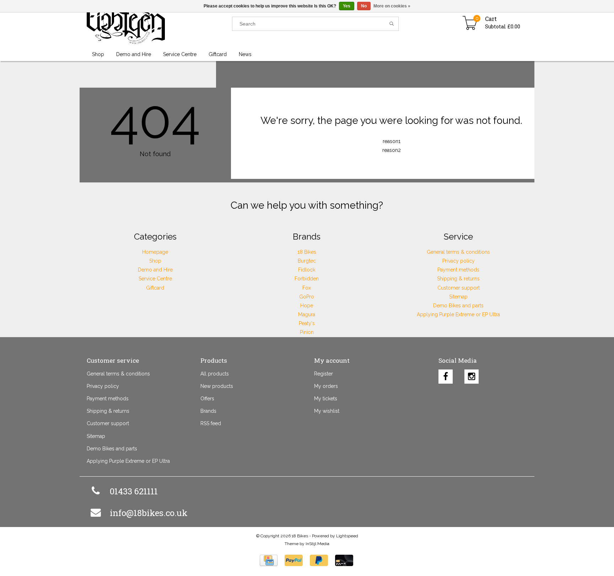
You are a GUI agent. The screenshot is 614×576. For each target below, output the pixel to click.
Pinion (307, 332)
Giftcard (155, 288)
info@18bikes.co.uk (149, 513)
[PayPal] (294, 560)
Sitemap (458, 297)
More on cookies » (391, 6)
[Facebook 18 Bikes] (445, 375)
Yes (346, 6)
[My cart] (470, 24)
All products (214, 374)
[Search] (392, 24)
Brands (208, 411)
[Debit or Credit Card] (344, 560)
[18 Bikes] (159, 24)
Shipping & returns (458, 278)
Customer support (458, 288)
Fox (306, 288)
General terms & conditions (458, 252)
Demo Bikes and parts (458, 305)
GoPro (306, 297)
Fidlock (306, 270)
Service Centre (155, 278)
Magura (306, 314)
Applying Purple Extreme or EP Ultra (458, 314)
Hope (306, 305)
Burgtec (307, 261)
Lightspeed (347, 535)
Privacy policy (458, 261)
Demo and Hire (155, 270)
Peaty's (307, 323)
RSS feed (210, 423)
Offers (207, 398)
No (364, 6)
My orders (326, 386)
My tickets (325, 398)
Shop (155, 261)
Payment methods (458, 270)
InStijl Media (317, 543)
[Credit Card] (269, 560)
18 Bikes (306, 252)
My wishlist (326, 411)
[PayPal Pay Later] (319, 560)
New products (216, 386)
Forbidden (307, 278)
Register (323, 374)
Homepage (155, 252)
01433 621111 (134, 491)
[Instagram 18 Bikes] (471, 375)
